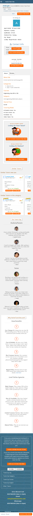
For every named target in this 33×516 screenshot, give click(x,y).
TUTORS (11, 469)
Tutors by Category (9, 476)
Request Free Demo (25, 514)
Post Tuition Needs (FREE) (16, 52)
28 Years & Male (16, 28)
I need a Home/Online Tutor (16, 449)
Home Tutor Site (8, 511)
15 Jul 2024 (19, 59)
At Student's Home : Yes (10, 110)
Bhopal (8, 37)
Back (13, 13)
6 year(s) (12, 30)
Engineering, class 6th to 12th (11, 93)
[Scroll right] (31, 184)
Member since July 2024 (16, 63)
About (6, 73)
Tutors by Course (8, 479)
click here (18, 372)
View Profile (9, 190)
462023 (19, 39)
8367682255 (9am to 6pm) (16, 494)
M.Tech (13, 32)
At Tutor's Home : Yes (9, 112)
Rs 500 (5, 104)
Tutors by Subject (8, 483)
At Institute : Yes (8, 114)
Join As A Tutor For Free (16, 463)
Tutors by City (7, 473)
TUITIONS (19, 469)
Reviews (12, 73)
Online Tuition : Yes (8, 117)
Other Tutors (7, 486)
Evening (14, 35)
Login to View (16, 48)
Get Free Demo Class (16, 65)
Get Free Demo (16, 190)
